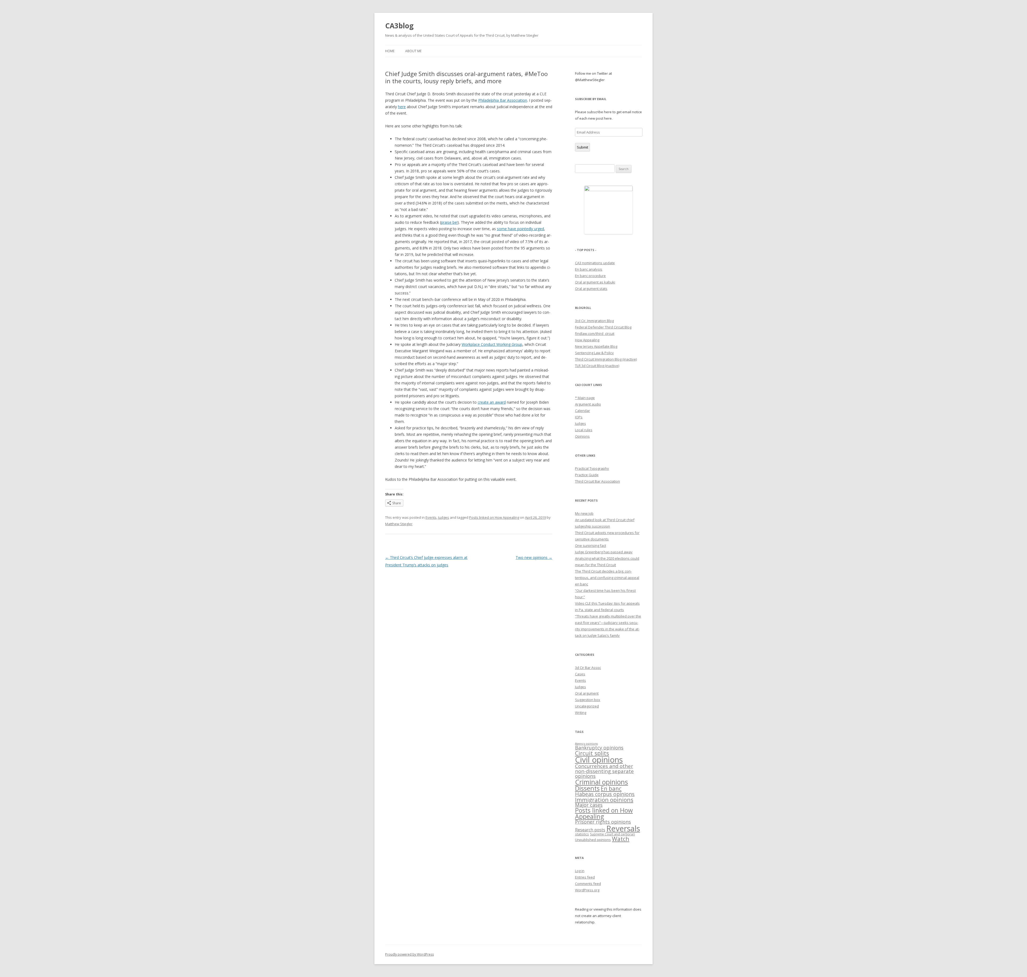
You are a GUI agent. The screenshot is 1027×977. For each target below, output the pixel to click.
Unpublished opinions (593, 839)
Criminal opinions (601, 781)
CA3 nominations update (595, 262)
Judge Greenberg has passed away (604, 552)
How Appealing (587, 340)
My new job (584, 513)
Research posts (590, 830)
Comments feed (588, 883)
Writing (580, 712)
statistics (582, 834)
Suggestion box (587, 699)
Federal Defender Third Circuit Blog (603, 327)
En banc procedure (590, 275)
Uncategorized (587, 706)
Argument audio (588, 404)
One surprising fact (590, 545)
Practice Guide (587, 474)
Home (389, 51)
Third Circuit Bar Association (597, 481)
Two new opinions (534, 557)
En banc (611, 788)
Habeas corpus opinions (605, 794)
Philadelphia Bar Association (502, 100)
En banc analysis (588, 269)
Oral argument (587, 693)
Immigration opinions (604, 800)
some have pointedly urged (520, 228)
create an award (492, 402)
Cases (580, 674)
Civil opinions (599, 759)
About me (413, 51)
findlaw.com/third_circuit (594, 333)
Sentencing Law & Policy (594, 352)
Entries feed (585, 877)
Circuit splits (592, 753)
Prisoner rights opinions (603, 822)
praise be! (449, 222)
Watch (620, 839)
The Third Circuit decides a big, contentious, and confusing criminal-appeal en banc (607, 577)
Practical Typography (592, 468)
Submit (582, 147)
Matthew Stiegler (398, 523)
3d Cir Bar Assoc (588, 667)
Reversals (623, 828)
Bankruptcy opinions (599, 747)
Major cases (589, 805)
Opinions (582, 436)
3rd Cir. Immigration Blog (594, 320)
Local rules (583, 429)
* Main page (585, 397)
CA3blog (399, 26)
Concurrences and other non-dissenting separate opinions (604, 771)
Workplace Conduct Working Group (492, 344)
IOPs (579, 417)
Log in (579, 870)
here (402, 106)
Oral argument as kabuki (595, 282)
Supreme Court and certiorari (612, 834)
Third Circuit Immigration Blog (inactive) (606, 359)
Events (431, 517)
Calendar (582, 410)
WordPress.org (587, 890)
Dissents (587, 788)
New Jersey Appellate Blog (596, 346)
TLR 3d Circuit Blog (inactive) (597, 365)
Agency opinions (586, 743)
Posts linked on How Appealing (494, 517)
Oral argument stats (591, 288)
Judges (443, 517)
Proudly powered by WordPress (409, 954)
